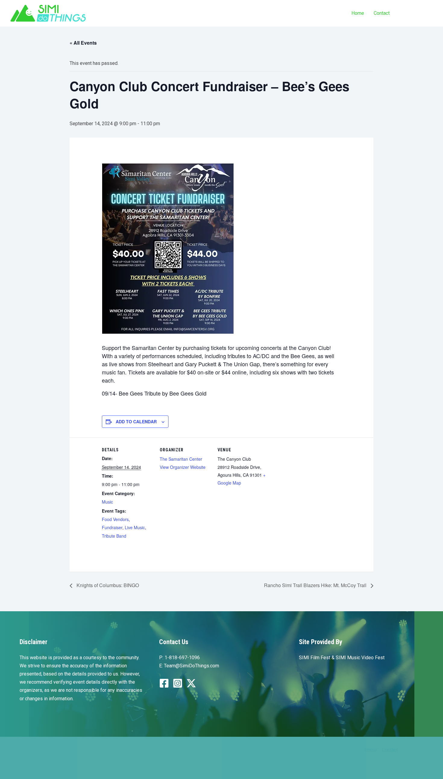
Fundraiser (112, 527)
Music (107, 502)
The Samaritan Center (181, 459)
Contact (382, 13)
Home (357, 13)
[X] (191, 683)
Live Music (135, 527)
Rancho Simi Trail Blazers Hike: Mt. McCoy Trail (316, 585)
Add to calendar (136, 421)
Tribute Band (114, 536)
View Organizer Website (183, 467)
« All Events (83, 42)
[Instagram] (178, 683)
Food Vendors (115, 519)
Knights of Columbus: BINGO (107, 585)
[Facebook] (164, 683)
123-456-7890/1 (416, 13)
